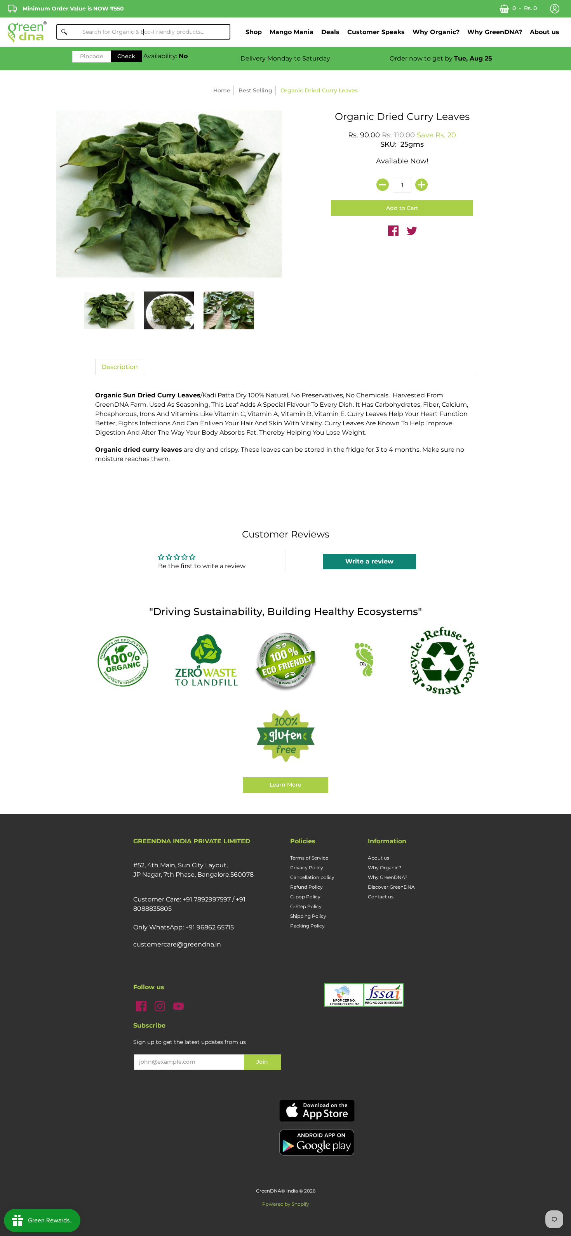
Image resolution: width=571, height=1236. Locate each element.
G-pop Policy (305, 897)
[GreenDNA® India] (27, 32)
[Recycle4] (444, 661)
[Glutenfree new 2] (285, 736)
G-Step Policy (306, 906)
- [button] (524, 8)
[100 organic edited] (127, 660)
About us (378, 858)
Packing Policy (307, 926)
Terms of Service (309, 858)
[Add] (421, 185)
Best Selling (255, 90)
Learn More (285, 784)
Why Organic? (384, 867)
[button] (554, 8)
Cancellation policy (312, 877)
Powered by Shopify (285, 1204)
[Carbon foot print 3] (365, 660)
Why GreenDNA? (387, 877)
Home (221, 90)
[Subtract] (382, 185)
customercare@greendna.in (177, 944)
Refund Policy (306, 887)
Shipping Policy (308, 916)
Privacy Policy (306, 867)
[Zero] (206, 661)
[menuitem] (254, 32)
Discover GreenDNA (391, 887)
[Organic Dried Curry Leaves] (109, 310)
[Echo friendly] (285, 661)
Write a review (369, 561)
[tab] (119, 367)
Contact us (380, 897)
